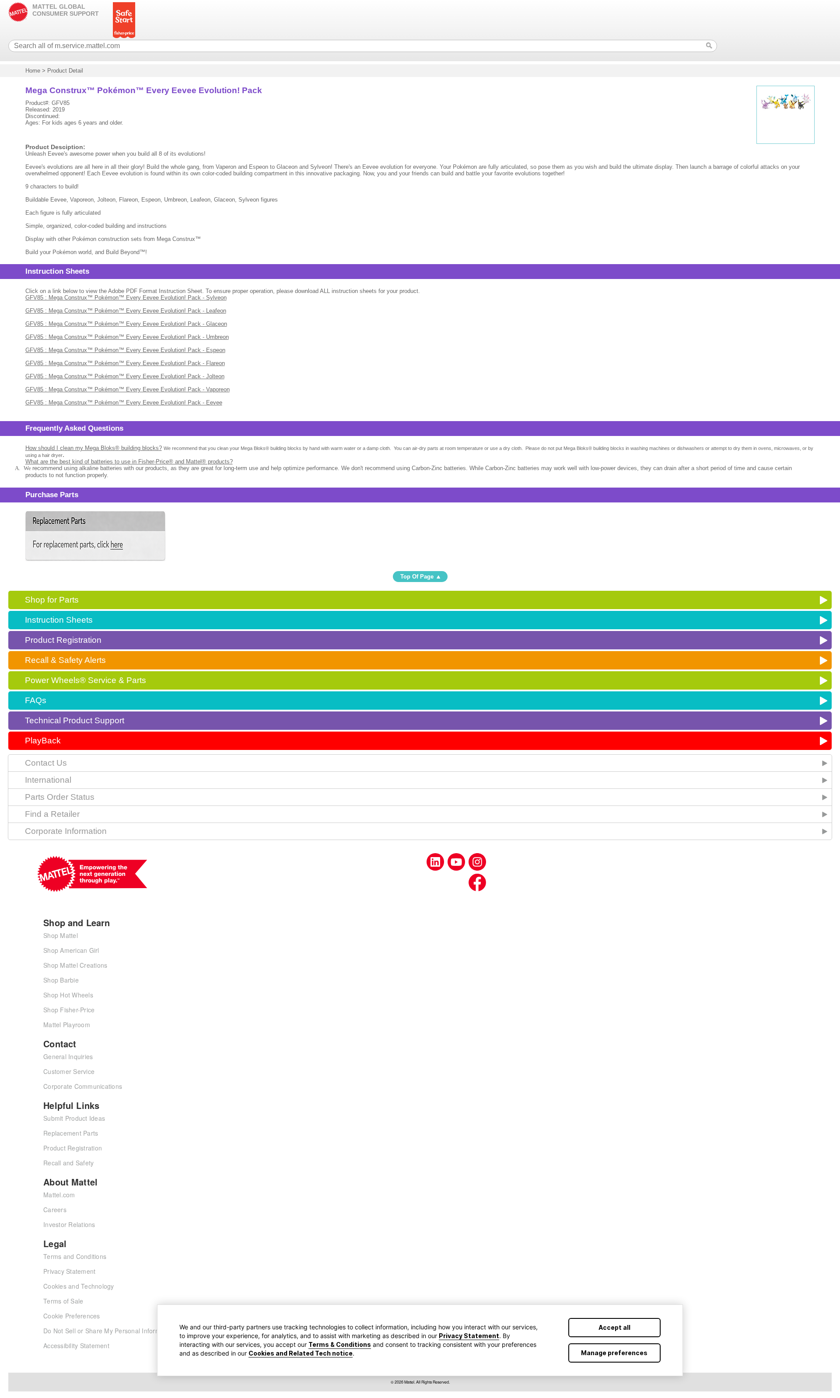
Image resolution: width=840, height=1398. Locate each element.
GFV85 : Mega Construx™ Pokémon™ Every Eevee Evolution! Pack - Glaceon (126, 324)
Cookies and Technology (78, 1286)
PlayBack (43, 740)
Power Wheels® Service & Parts (85, 680)
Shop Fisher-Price (68, 1009)
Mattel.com (59, 1194)
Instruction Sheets (59, 619)
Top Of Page (417, 576)
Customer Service (68, 1071)
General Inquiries (68, 1056)
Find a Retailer (52, 814)
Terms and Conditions (74, 1256)
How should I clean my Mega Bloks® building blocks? (93, 448)
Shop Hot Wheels (68, 994)
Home (32, 70)
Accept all (614, 1327)
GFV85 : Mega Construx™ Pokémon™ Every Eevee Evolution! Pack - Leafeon (125, 310)
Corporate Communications (82, 1086)
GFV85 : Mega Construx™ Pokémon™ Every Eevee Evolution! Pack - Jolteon (124, 376)
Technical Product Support (74, 720)
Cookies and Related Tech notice (300, 1353)
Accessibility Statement (76, 1345)
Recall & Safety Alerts (65, 660)
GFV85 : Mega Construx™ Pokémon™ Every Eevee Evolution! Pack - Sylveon (126, 297)
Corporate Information (66, 831)
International (48, 779)
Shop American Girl (71, 950)
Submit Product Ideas (74, 1118)
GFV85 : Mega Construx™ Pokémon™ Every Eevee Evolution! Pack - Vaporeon (127, 389)
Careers (54, 1209)
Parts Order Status (59, 797)
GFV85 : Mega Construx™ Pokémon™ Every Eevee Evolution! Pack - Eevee (123, 402)
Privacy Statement (469, 1335)
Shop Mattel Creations (75, 965)
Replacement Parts (70, 1133)
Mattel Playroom (66, 1024)
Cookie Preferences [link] (71, 1315)
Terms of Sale (63, 1301)
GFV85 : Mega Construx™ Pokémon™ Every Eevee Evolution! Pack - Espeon (125, 350)
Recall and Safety (68, 1162)
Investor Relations (69, 1224)
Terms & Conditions (339, 1344)
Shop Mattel (60, 935)
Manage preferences (614, 1352)
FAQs (35, 700)
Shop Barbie (61, 980)
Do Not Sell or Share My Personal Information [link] (109, 1330)
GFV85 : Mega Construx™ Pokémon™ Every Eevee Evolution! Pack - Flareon (125, 363)
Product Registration (63, 640)
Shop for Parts (52, 599)
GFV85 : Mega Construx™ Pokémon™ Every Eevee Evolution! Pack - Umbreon (127, 337)
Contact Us (46, 762)
